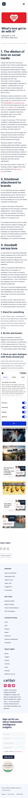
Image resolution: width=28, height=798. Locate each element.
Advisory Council (9, 674)
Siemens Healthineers (11, 639)
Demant (6, 629)
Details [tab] (14, 377)
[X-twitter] (9, 685)
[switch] (24, 407)
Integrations (8, 586)
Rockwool (7, 636)
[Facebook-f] (1, 549)
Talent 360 (7, 583)
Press (6, 667)
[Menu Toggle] (24, 4)
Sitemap (3, 794)
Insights (6, 657)
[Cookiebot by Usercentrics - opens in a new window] (20, 373)
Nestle (6, 632)
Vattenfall (7, 642)
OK (14, 423)
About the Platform (10, 573)
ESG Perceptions (9, 611)
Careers (6, 660)
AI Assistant (8, 590)
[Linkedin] (5, 685)
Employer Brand (9, 601)
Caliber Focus (8, 580)
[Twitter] (8, 549)
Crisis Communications (11, 608)
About (6, 653)
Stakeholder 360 (9, 576)
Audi (5, 625)
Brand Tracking (9, 604)
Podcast (7, 670)
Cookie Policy (19, 794)
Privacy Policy (10, 794)
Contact (7, 664)
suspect (7, 107)
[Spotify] (13, 685)
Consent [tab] (5, 377)
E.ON (6, 622)
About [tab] (23, 377)
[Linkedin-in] (4, 549)
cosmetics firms (19, 103)
